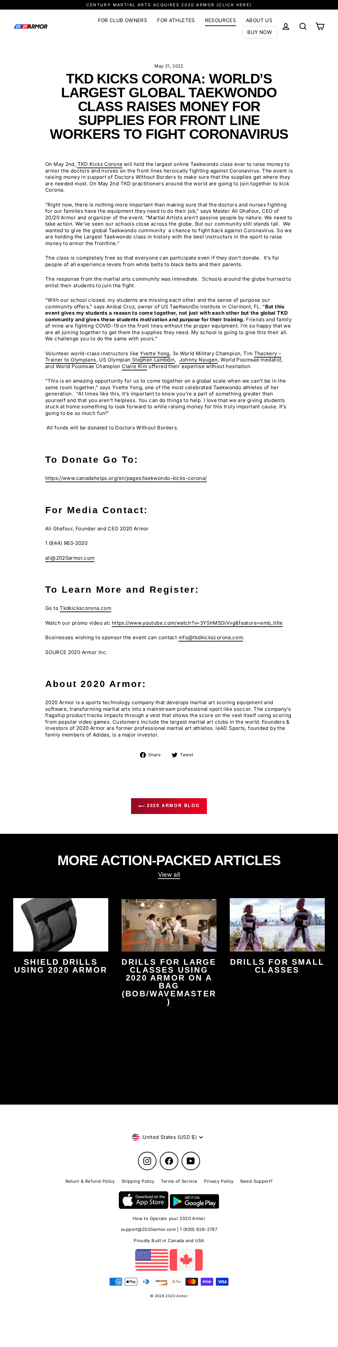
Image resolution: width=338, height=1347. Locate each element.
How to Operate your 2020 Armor (169, 1218)
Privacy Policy (218, 1181)
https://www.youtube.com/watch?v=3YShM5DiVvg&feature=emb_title (197, 623)
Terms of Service (179, 1181)
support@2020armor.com (148, 1229)
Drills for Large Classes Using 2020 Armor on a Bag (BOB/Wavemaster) (168, 981)
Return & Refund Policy (90, 1181)
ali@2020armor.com (69, 558)
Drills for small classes (277, 965)
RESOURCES (220, 20)
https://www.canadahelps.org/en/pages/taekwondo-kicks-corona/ (126, 478)
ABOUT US (259, 20)
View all (169, 874)
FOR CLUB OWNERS (123, 20)
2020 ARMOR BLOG (172, 805)
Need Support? (256, 1181)
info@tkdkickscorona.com (211, 637)
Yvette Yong (155, 353)
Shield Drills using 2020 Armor (60, 965)
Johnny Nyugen (198, 360)
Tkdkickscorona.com (85, 608)
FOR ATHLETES (176, 20)
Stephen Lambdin (153, 360)
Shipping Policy (137, 1181)
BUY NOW (259, 32)
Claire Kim (134, 366)
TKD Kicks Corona (100, 164)
